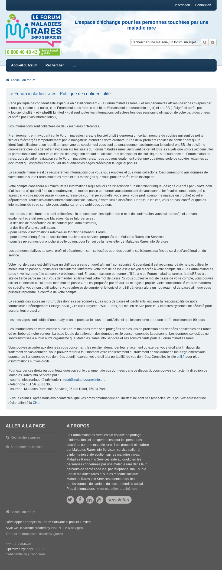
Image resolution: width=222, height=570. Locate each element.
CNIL (36, 403)
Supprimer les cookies (27, 447)
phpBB (33, 522)
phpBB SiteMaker (18, 544)
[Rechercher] (205, 42)
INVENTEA (59, 528)
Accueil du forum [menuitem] (24, 65)
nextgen (77, 528)
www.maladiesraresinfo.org (117, 489)
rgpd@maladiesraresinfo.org (84, 380)
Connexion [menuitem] (203, 5)
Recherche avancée (25, 437)
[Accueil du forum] (33, 30)
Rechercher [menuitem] (54, 65)
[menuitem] (16, 555)
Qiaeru (58, 534)
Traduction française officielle (27, 534)
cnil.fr (181, 357)
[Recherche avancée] (213, 42)
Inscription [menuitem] (182, 5)
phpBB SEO (35, 549)
